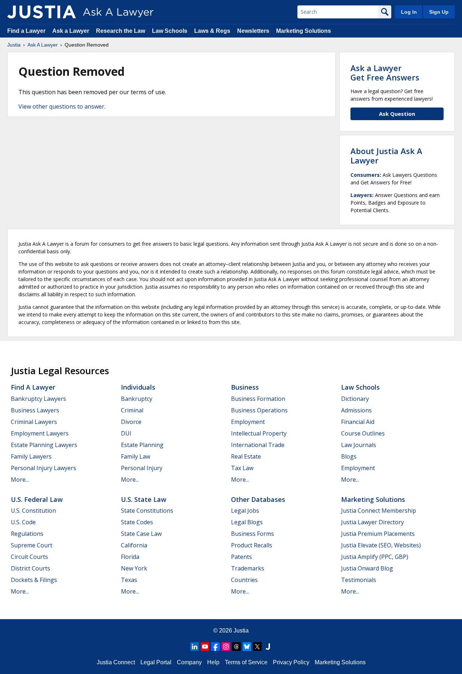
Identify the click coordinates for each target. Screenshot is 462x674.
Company (189, 662)
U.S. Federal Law (37, 499)
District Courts (30, 568)
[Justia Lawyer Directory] (267, 646)
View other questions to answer (61, 106)
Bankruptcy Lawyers (38, 399)
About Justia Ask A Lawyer (386, 155)
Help (213, 662)
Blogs (349, 456)
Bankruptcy (136, 399)
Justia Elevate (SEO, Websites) (381, 545)
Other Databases (258, 499)
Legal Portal (155, 662)
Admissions (356, 410)
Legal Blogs (247, 522)
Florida (130, 557)
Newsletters (253, 31)
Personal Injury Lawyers (43, 468)
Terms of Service (246, 662)
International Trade (257, 445)
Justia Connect (116, 662)
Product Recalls (251, 545)
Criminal (132, 410)
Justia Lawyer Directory (372, 522)
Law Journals (358, 445)
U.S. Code (23, 522)
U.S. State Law (143, 499)
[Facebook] (215, 646)
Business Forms (252, 534)
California (134, 545)
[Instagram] (226, 646)
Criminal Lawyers (34, 422)
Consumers (365, 174)
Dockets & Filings (34, 580)
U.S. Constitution (33, 511)
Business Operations (259, 410)
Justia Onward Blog (367, 568)
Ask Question (397, 113)
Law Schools (169, 31)
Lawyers (361, 195)
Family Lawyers (31, 456)
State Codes (137, 522)
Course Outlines (363, 433)
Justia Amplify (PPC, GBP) (374, 557)
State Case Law (141, 534)
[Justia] (41, 11)
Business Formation (258, 399)
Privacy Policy (291, 662)
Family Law (135, 456)
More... (20, 479)
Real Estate (246, 456)
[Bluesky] (247, 646)
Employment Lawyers (40, 433)
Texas (129, 580)
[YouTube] (205, 646)
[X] (257, 646)
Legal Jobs (245, 511)
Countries (244, 580)
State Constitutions (147, 511)
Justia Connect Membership (378, 511)
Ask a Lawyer (71, 31)
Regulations (27, 534)
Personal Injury (141, 468)
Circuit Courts (29, 557)
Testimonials (358, 580)
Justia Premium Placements (378, 534)
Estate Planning (142, 445)
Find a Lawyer (26, 31)
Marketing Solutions (303, 31)
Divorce (131, 422)
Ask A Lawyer (42, 45)
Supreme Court (31, 545)
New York (134, 568)
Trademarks (247, 568)
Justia (14, 45)
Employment (248, 422)
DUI (126, 433)
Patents (241, 557)
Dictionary (355, 399)
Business (245, 387)
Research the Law (120, 31)
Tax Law (242, 468)
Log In (409, 12)
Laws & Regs (212, 31)
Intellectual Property (259, 433)
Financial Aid (357, 422)
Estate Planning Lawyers (44, 445)
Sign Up (439, 12)
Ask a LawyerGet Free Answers (384, 72)
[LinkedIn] (194, 646)
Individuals (138, 387)
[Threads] (236, 646)
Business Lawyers (35, 410)
